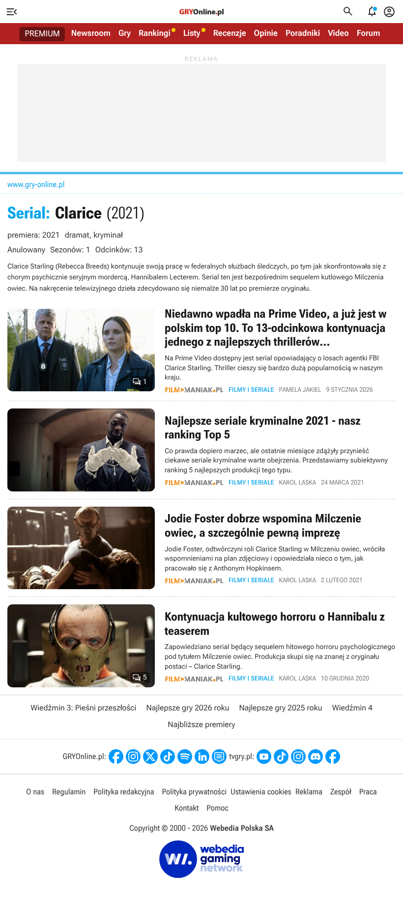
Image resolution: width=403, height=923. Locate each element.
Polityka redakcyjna (123, 791)
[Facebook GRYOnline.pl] (116, 756)
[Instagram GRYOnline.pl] (133, 756)
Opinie (266, 33)
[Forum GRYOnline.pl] (219, 756)
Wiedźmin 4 (352, 707)
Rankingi (155, 33)
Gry (124, 33)
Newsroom (91, 33)
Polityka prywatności (194, 791)
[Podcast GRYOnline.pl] (184, 756)
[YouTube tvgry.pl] (264, 756)
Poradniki (303, 33)
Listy (192, 33)
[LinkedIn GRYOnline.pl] (202, 756)
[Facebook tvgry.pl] (332, 756)
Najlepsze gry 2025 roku (280, 707)
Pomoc (217, 808)
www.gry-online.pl (35, 184)
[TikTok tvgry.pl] (281, 756)
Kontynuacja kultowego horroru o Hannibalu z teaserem (201, 646)
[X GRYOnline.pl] (150, 756)
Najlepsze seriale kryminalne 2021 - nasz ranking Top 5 (201, 450)
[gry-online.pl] (201, 11)
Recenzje (229, 33)
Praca (368, 791)
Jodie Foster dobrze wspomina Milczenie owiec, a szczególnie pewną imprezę (201, 548)
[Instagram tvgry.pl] (298, 756)
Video (338, 33)
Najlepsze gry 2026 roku (187, 707)
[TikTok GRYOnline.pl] (167, 756)
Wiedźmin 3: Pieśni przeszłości (83, 707)
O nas (35, 791)
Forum (368, 33)
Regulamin (69, 791)
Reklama (308, 791)
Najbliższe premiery (201, 724)
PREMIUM (42, 34)
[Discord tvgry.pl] (315, 756)
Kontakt (186, 808)
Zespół (340, 791)
